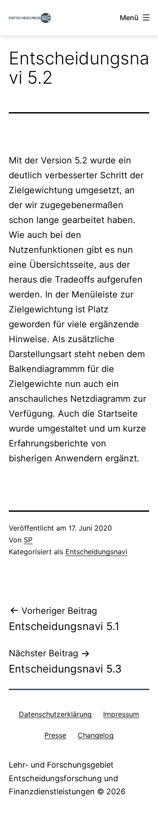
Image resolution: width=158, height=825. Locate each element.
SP (28, 539)
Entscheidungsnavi (96, 551)
